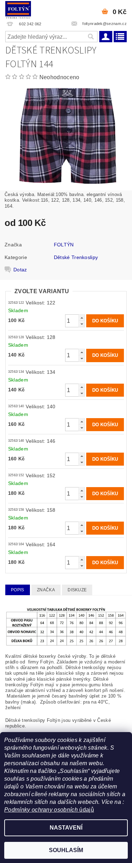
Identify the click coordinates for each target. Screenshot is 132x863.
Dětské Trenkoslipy (76, 257)
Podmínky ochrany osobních (41, 810)
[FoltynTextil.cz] (18, 9)
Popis (17, 589)
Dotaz (20, 269)
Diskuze (77, 589)
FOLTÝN (64, 244)
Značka (46, 589)
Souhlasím (66, 850)
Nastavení (66, 828)
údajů (86, 810)
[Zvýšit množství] (81, 317)
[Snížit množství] (81, 324)
